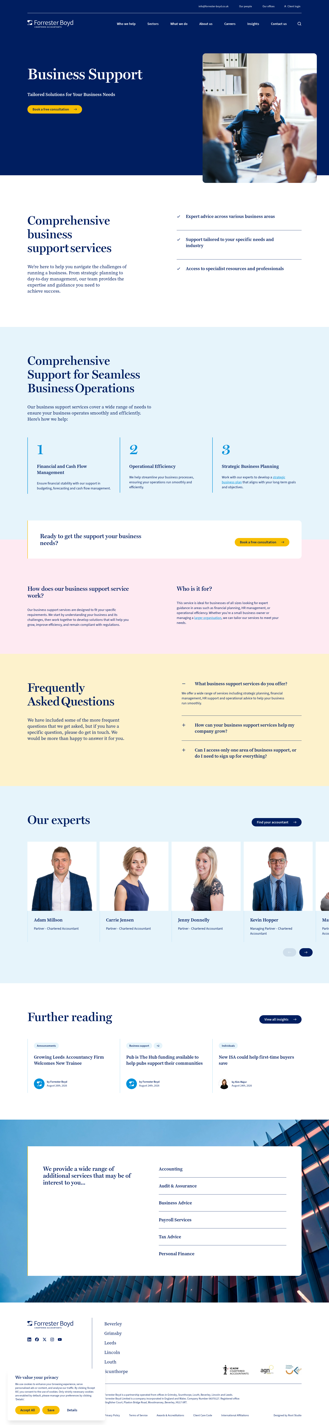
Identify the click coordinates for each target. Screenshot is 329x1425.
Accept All (27, 1410)
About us (205, 24)
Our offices (269, 6)
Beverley (113, 1324)
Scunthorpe (116, 1371)
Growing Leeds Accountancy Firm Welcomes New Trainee (69, 1060)
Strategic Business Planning (250, 466)
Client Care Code (202, 1415)
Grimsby (113, 1333)
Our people (245, 6)
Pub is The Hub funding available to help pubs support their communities (164, 1060)
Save (50, 1410)
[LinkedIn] (29, 1339)
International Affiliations (235, 1415)
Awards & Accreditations (170, 1415)
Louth (110, 1362)
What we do (179, 24)
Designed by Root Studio (288, 1415)
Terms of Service (138, 1415)
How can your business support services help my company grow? (245, 728)
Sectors (153, 24)
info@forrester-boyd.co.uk (213, 6)
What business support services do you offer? (241, 684)
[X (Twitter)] (44, 1339)
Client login (293, 6)
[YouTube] (60, 1339)
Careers (230, 24)
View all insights (276, 1019)
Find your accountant (272, 822)
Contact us (279, 24)
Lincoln (112, 1352)
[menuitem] (126, 23)
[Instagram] (52, 1339)
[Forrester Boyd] (50, 24)
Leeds (110, 1343)
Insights (253, 24)
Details (72, 1410)
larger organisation (207, 618)
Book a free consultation (51, 109)
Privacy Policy (112, 1415)
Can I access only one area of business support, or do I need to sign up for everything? (245, 753)
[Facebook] (37, 1339)
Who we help (126, 24)
